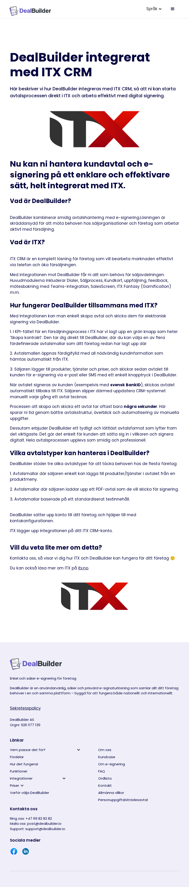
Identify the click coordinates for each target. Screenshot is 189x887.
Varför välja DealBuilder (29, 792)
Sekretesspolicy (25, 708)
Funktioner (18, 771)
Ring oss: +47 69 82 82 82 (31, 818)
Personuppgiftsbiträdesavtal (123, 799)
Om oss (104, 749)
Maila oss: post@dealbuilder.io (36, 823)
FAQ (101, 771)
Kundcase (106, 756)
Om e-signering (111, 764)
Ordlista (105, 778)
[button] (154, 9)
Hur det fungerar (24, 764)
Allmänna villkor (111, 792)
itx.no (83, 568)
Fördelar (17, 756)
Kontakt (105, 785)
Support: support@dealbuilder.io (37, 828)
